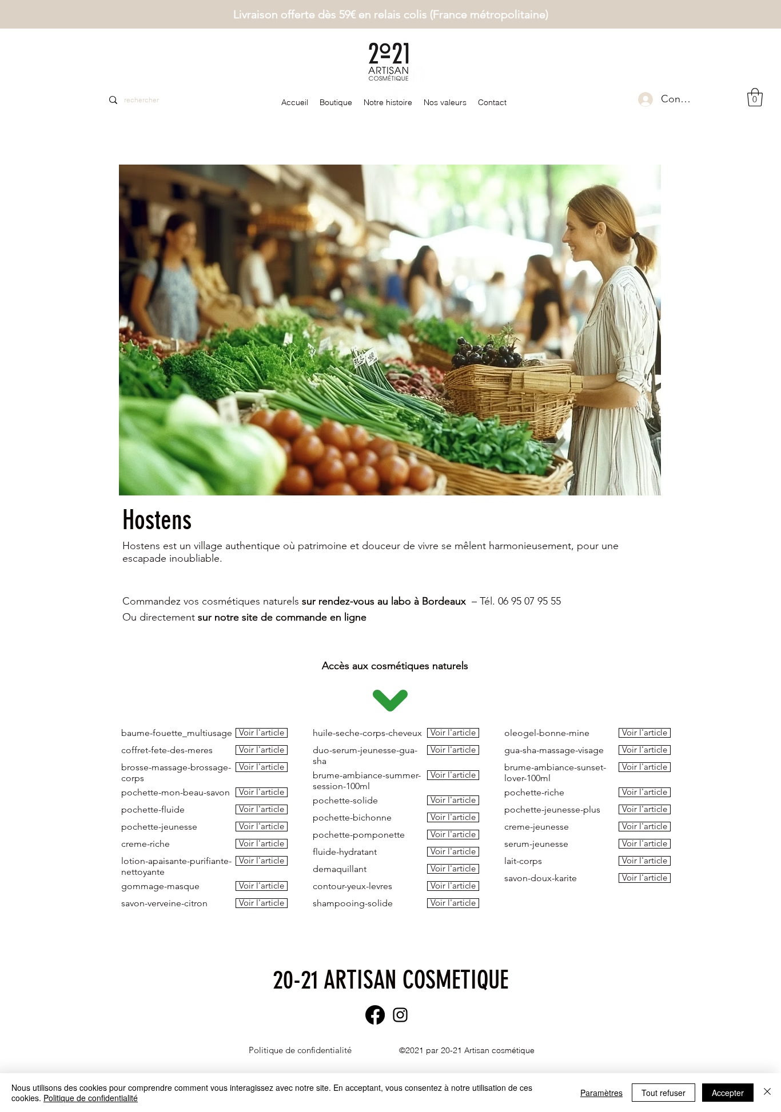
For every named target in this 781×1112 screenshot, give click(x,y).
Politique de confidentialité (90, 1097)
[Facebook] (375, 1015)
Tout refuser (663, 1092)
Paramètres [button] (601, 1092)
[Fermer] (767, 1092)
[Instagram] (400, 1015)
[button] (755, 97)
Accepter (728, 1092)
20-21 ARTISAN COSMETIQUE (390, 980)
